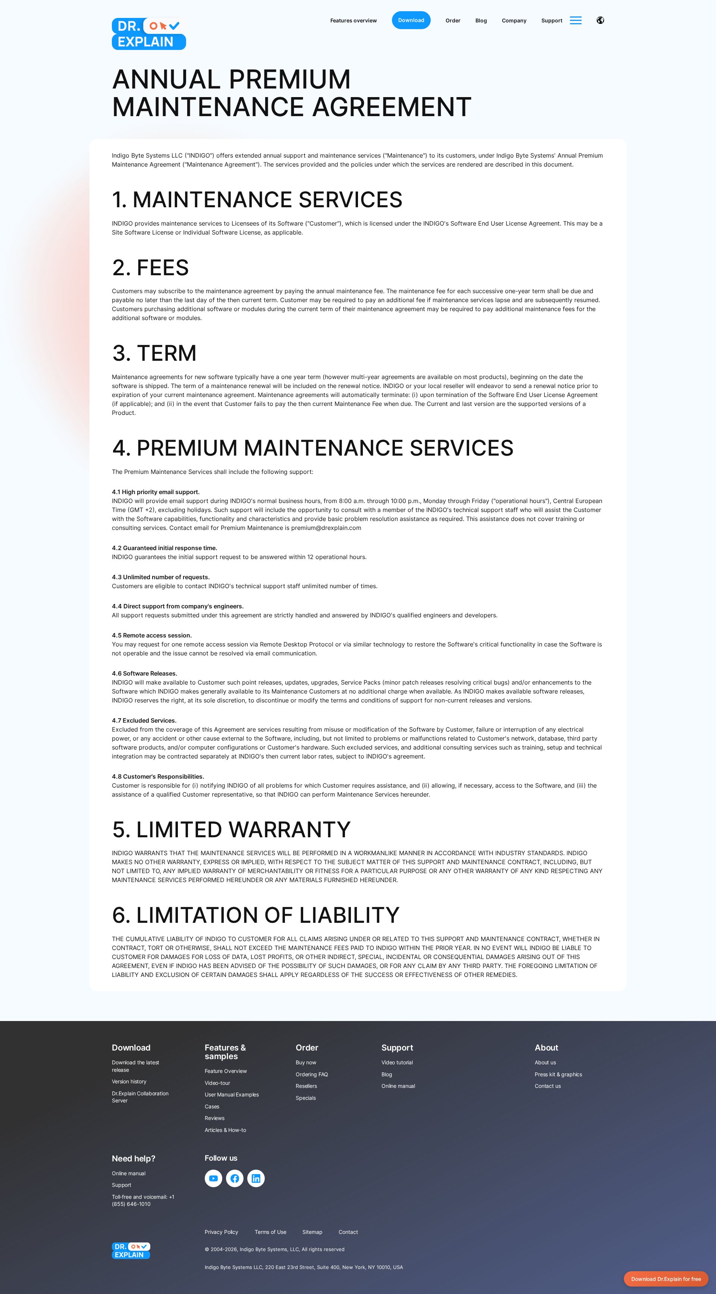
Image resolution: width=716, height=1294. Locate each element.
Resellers (306, 1086)
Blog (481, 20)
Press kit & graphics (558, 1074)
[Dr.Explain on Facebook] (235, 1178)
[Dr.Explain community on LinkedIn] (256, 1178)
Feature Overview (226, 1071)
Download (411, 20)
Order (453, 20)
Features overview (353, 20)
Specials (306, 1098)
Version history (129, 1081)
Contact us (548, 1086)
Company (514, 20)
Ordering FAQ (312, 1074)
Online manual (398, 1086)
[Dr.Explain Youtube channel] (213, 1178)
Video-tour (217, 1083)
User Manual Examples (232, 1094)
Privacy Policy (221, 1232)
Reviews (214, 1118)
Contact (348, 1232)
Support (551, 20)
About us (545, 1062)
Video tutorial (397, 1062)
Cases (212, 1106)
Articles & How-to (225, 1130)
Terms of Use (270, 1232)
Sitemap (312, 1232)
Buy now (306, 1062)
